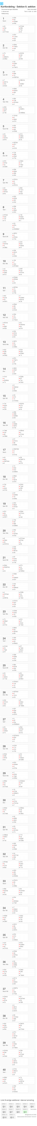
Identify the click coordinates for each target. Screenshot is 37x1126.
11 (13, 1117)
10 (5, 1117)
